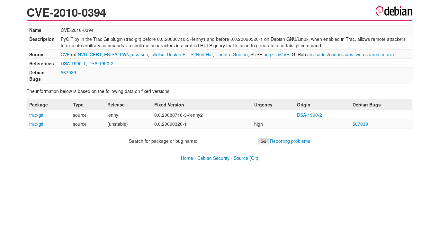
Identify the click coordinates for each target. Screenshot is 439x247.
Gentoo (240, 54)
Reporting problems (290, 141)
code (334, 54)
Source (241, 158)
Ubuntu (222, 54)
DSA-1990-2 (100, 63)
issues (346, 54)
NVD (82, 54)
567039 (68, 72)
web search (367, 54)
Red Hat (204, 54)
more (387, 54)
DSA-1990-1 (73, 63)
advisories (317, 54)
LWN (125, 54)
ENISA (110, 54)
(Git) (253, 158)
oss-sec (140, 54)
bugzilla (271, 54)
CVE (65, 54)
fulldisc (157, 54)
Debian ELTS (180, 54)
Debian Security (213, 158)
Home (187, 158)
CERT (96, 54)
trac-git (36, 115)
